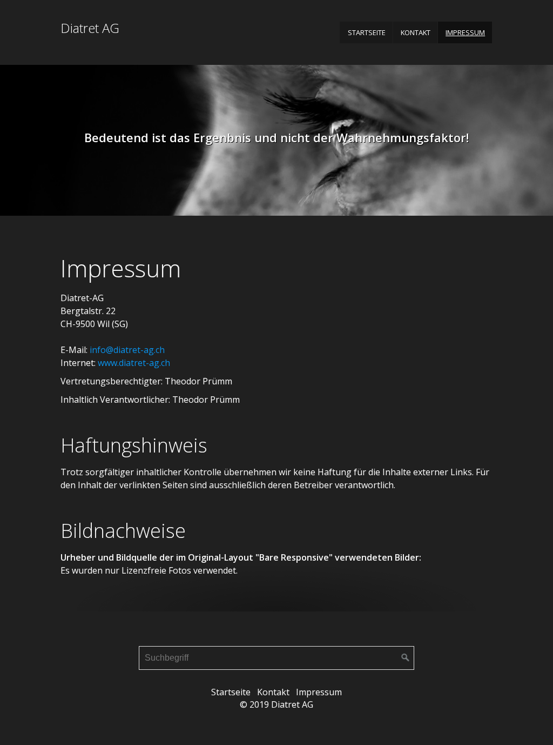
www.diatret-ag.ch (134, 363)
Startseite (367, 32)
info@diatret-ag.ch (127, 350)
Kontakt (415, 32)
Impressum (465, 32)
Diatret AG (89, 28)
